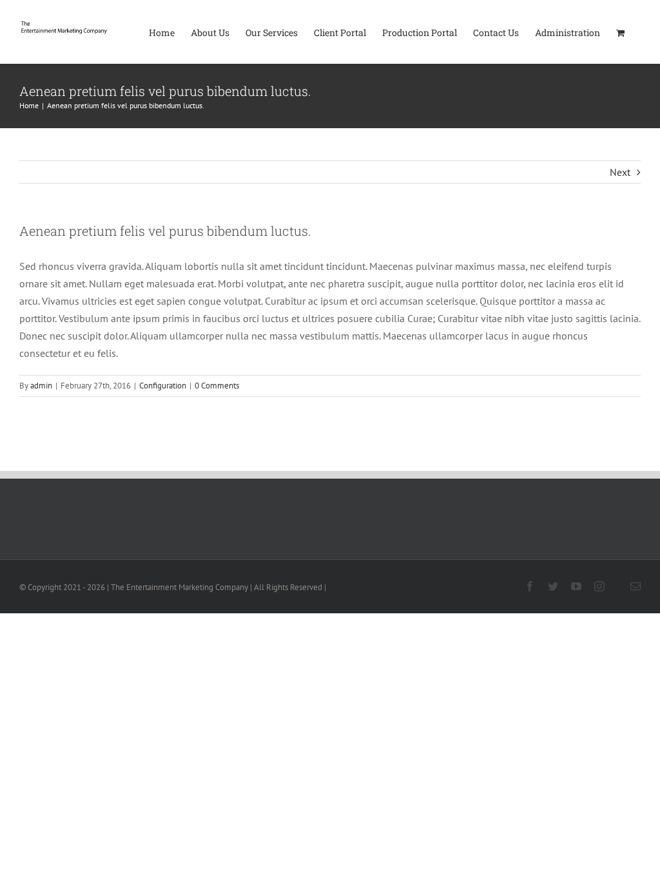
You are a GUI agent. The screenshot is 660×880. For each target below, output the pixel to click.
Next (620, 172)
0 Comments (217, 385)
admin (41, 385)
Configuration (162, 385)
